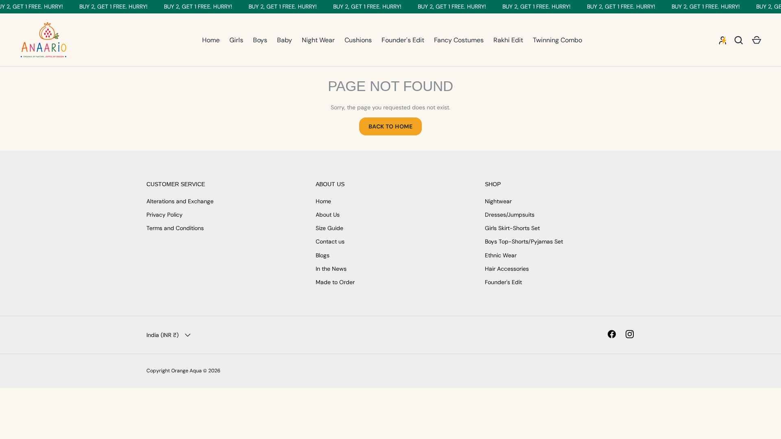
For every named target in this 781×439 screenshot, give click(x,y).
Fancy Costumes (459, 40)
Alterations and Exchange (180, 201)
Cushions (358, 40)
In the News (331, 268)
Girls (236, 40)
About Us (328, 214)
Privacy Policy (164, 214)
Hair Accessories (507, 268)
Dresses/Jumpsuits (509, 214)
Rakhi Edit (508, 40)
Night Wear (318, 40)
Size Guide (329, 228)
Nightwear (498, 201)
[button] (757, 40)
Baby (284, 40)
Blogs (322, 255)
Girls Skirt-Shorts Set (512, 228)
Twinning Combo (557, 40)
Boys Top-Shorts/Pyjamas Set (524, 241)
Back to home (390, 126)
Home (211, 40)
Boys (260, 40)
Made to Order (335, 282)
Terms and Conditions (175, 228)
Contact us (330, 241)
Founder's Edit (403, 40)
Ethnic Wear (501, 255)
